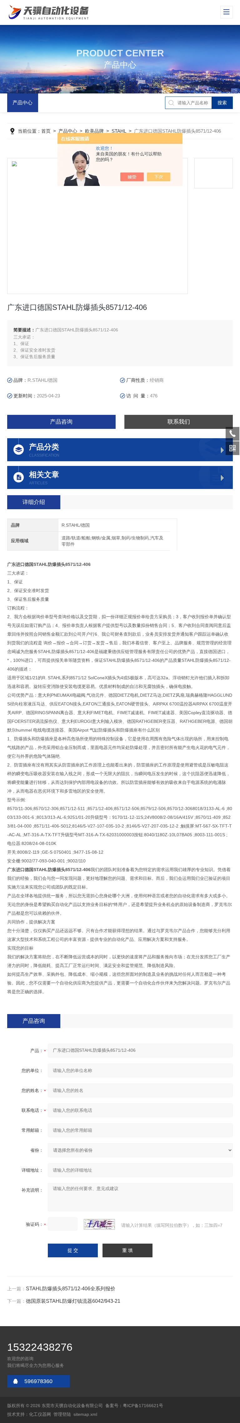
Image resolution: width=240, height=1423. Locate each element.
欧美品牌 (94, 131)
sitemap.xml (85, 1414)
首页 (46, 131)
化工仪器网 (40, 1414)
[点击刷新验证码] (99, 1224)
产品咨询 (61, 422)
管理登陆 (62, 1414)
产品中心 (22, 102)
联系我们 (179, 422)
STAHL (119, 131)
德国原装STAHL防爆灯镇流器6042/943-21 (73, 1301)
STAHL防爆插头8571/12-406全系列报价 (70, 1288)
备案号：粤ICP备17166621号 (134, 1405)
